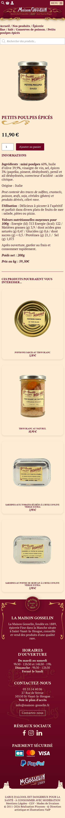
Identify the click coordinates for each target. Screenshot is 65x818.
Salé (10, 29)
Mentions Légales (16, 803)
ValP (47, 810)
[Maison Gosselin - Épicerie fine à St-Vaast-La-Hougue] (32, 7)
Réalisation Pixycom (33, 806)
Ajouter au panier (30, 147)
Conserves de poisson (30, 29)
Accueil (5, 26)
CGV (31, 803)
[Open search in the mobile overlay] (32, 41)
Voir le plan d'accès (32, 700)
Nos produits (21, 26)
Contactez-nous (32, 713)
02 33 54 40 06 (32, 689)
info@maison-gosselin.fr (32, 705)
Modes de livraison (48, 803)
